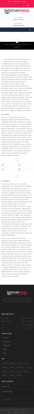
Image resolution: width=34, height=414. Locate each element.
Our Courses (6, 341)
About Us (6, 338)
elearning (4, 367)
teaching (19, 375)
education (12, 363)
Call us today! (18, 17)
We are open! (18, 23)
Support (24, 412)
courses (20, 363)
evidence (11, 375)
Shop (4, 353)
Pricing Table (7, 345)
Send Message (6, 399)
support (25, 371)
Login (24, 1)
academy (4, 363)
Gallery (5, 349)
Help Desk (16, 1)
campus (4, 371)
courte (26, 363)
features (4, 375)
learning (12, 367)
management (20, 367)
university (11, 371)
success (29, 367)
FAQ (9, 1)
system (19, 371)
